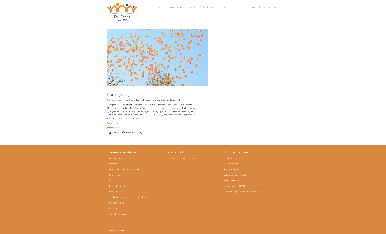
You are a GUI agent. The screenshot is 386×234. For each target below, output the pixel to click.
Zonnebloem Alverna (118, 214)
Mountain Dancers (117, 186)
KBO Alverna (114, 175)
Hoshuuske (114, 169)
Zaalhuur (221, 7)
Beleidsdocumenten (252, 7)
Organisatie (173, 7)
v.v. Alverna (114, 208)
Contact (273, 7)
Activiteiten (205, 7)
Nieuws (190, 7)
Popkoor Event (115, 191)
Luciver (112, 180)
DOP (233, 7)
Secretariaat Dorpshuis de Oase (181, 158)
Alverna (122, 158)
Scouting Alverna (116, 202)
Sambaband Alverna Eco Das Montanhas (127, 197)
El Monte (113, 163)
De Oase (158, 7)
